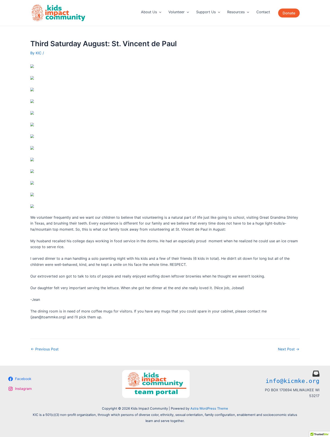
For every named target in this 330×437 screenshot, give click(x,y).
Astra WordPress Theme (209, 408)
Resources (236, 12)
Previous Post (45, 349)
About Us (149, 12)
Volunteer (176, 12)
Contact (263, 12)
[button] (159, 12)
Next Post (288, 349)
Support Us (206, 12)
